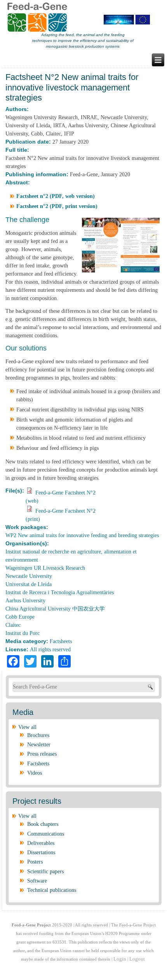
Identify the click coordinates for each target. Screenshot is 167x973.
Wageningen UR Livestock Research (45, 568)
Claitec (13, 625)
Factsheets (61, 641)
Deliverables (40, 843)
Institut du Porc (22, 633)
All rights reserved (50, 649)
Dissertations (41, 852)
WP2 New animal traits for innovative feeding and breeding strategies (82, 535)
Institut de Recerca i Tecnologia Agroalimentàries (59, 592)
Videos (34, 773)
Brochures (38, 735)
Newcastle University (28, 576)
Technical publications (51, 890)
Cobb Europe (20, 617)
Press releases (42, 754)
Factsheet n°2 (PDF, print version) (56, 206)
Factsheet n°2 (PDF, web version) (55, 196)
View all (27, 727)
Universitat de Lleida (28, 584)
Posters (35, 862)
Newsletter (38, 745)
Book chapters (42, 824)
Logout (137, 959)
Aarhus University (25, 601)
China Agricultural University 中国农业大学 (55, 609)
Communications (45, 834)
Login (119, 959)
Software (37, 881)
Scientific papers (45, 871)
